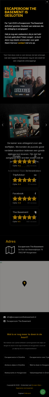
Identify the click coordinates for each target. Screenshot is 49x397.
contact (21, 43)
